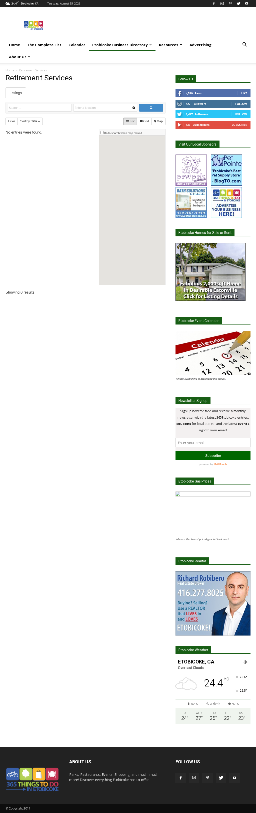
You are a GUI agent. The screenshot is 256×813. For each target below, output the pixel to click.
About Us (17, 56)
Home (14, 44)
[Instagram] (222, 3)
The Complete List (44, 44)
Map (159, 121)
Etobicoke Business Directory (120, 44)
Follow (241, 104)
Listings (16, 93)
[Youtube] (246, 3)
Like (244, 93)
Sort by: (28, 121)
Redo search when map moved (123, 133)
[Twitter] (238, 3)
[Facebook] (214, 3)
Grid (145, 121)
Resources (168, 44)
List (131, 121)
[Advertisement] (159, 25)
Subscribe (239, 125)
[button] (244, 45)
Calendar (76, 44)
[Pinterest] (230, 3)
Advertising (201, 44)
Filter (11, 121)
